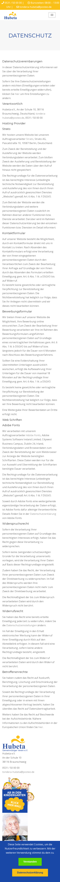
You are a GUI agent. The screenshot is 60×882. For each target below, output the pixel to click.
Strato (29, 139)
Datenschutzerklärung (43, 514)
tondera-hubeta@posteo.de (36, 7)
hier (17, 94)
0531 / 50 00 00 (13, 2)
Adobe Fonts (33, 435)
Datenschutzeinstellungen (21, 625)
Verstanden (30, 861)
